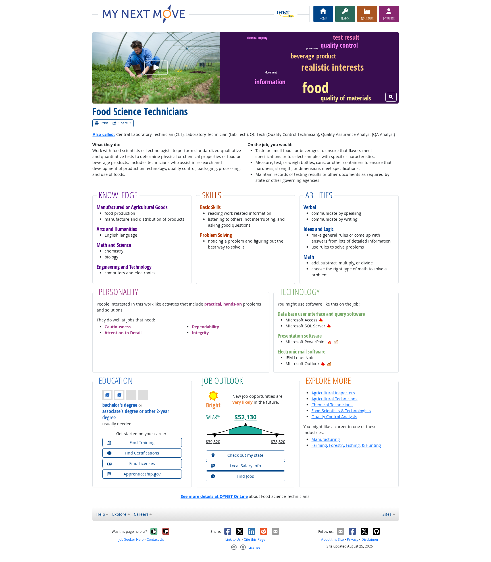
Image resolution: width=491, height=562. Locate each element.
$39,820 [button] (213, 441)
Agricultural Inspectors (333, 392)
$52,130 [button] (245, 417)
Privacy (352, 539)
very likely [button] (242, 402)
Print (104, 123)
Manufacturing (325, 439)
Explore (119, 514)
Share (123, 123)
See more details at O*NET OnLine (214, 496)
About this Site (332, 539)
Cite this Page (254, 539)
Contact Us (155, 539)
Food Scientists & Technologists (341, 410)
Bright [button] (213, 405)
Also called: (104, 134)
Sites (387, 514)
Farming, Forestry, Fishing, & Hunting (346, 445)
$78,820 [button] (278, 441)
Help (100, 514)
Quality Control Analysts (334, 416)
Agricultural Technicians (334, 398)
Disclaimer (369, 539)
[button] (321, 320)
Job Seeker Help (130, 539)
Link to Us (233, 539)
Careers (141, 514)
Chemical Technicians (332, 404)
